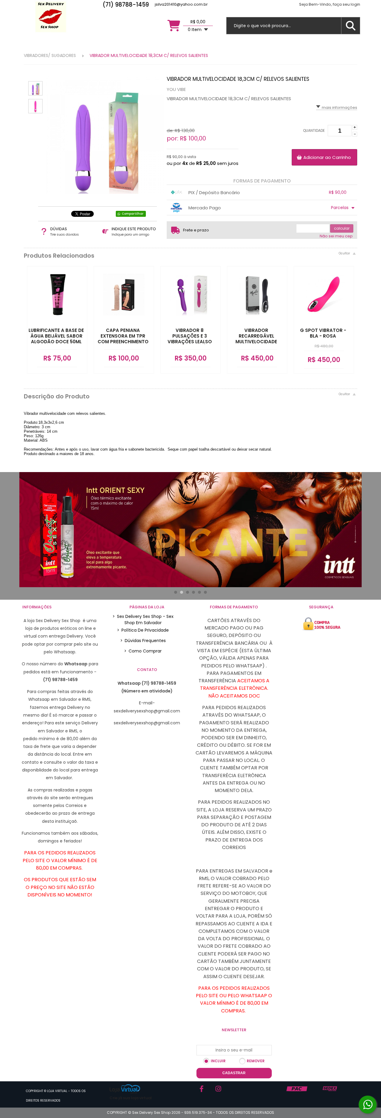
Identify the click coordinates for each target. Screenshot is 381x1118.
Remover (256, 1060)
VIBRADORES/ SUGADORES (50, 55)
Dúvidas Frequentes (143, 641)
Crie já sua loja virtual (131, 1098)
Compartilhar (132, 213)
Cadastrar (234, 1073)
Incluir (218, 1060)
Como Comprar (143, 651)
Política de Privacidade (143, 630)
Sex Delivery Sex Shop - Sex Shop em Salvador (143, 619)
